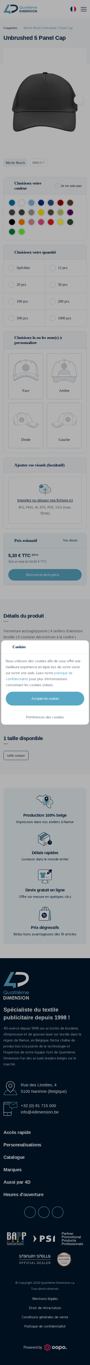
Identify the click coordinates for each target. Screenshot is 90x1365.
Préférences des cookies (45, 717)
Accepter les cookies (45, 698)
